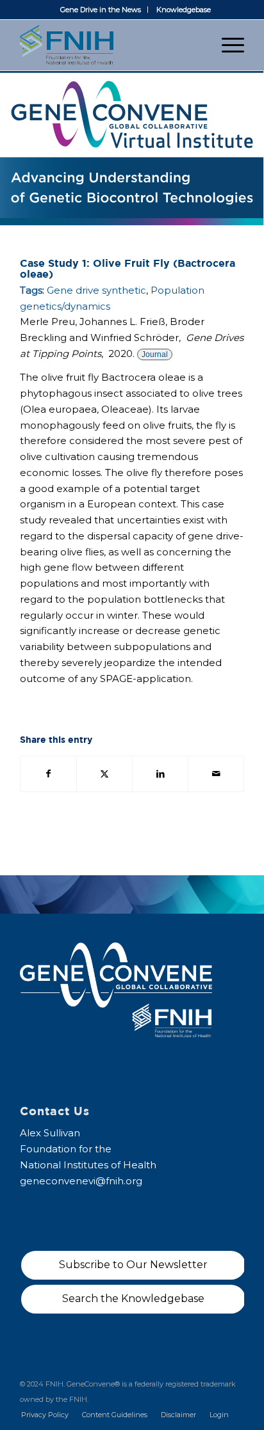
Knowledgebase (183, 9)
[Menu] (226, 44)
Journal (155, 354)
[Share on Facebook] (48, 773)
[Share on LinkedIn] (160, 773)
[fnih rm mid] (109, 44)
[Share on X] (104, 773)
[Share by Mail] (215, 773)
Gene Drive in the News (100, 9)
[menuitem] (101, 9)
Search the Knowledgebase (133, 1298)
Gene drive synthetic (96, 290)
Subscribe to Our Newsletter (133, 1265)
